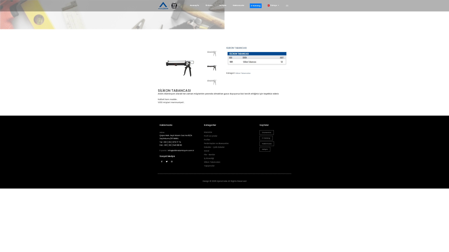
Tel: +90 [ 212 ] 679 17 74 (170, 142)
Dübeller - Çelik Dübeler (214, 147)
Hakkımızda (238, 5)
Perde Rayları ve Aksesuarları (216, 143)
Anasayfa (194, 5)
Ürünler (209, 5)
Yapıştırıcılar (209, 166)
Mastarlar (208, 132)
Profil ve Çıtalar (210, 136)
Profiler (207, 139)
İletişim (222, 5)
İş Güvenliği (209, 158)
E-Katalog (256, 6)
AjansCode (222, 181)
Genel (206, 151)
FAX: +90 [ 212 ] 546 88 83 (171, 145)
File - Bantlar (209, 154)
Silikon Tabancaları (243, 73)
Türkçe (273, 5)
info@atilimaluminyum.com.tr (181, 150)
